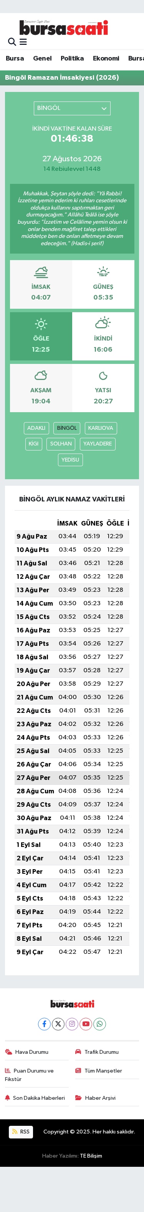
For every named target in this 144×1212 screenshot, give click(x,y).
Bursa (15, 58)
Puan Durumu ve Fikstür (29, 1075)
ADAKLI (36, 428)
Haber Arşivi (100, 1098)
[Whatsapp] (99, 1024)
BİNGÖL (67, 428)
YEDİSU (70, 460)
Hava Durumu (31, 1052)
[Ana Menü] (23, 42)
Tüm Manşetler (103, 1071)
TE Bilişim (91, 1156)
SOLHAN (61, 444)
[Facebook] (44, 1024)
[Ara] (12, 42)
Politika (72, 58)
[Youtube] (85, 1024)
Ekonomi (106, 58)
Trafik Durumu (101, 1052)
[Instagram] (72, 1024)
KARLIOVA (100, 428)
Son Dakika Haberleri (39, 1098)
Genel (42, 58)
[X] (58, 1024)
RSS (24, 1132)
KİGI (33, 444)
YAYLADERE (97, 444)
